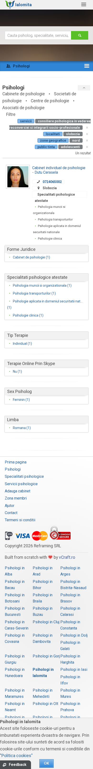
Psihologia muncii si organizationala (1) (42, 285)
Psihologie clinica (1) (28, 315)
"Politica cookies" (16, 755)
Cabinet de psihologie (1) (31, 257)
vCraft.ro (67, 557)
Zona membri (16, 498)
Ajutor (9, 505)
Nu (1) (17, 371)
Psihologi (13, 469)
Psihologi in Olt (45, 703)
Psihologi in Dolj (74, 635)
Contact (11, 513)
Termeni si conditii (20, 520)
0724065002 (52, 182)
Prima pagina (15, 462)
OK (46, 763)
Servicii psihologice (21, 484)
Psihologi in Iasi (73, 669)
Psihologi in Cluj (46, 622)
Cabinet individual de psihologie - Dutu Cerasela (58, 170)
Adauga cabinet (17, 491)
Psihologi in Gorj (46, 656)
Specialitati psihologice (24, 476)
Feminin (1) (21, 400)
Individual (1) (22, 343)
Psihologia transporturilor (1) (34, 293)
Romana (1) (22, 428)
